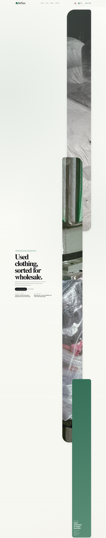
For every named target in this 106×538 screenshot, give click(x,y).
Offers (52, 3)
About (42, 3)
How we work (31, 289)
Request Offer (88, 3)
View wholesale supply (21, 289)
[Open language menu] (75, 3)
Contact (57, 3)
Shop (47, 3)
